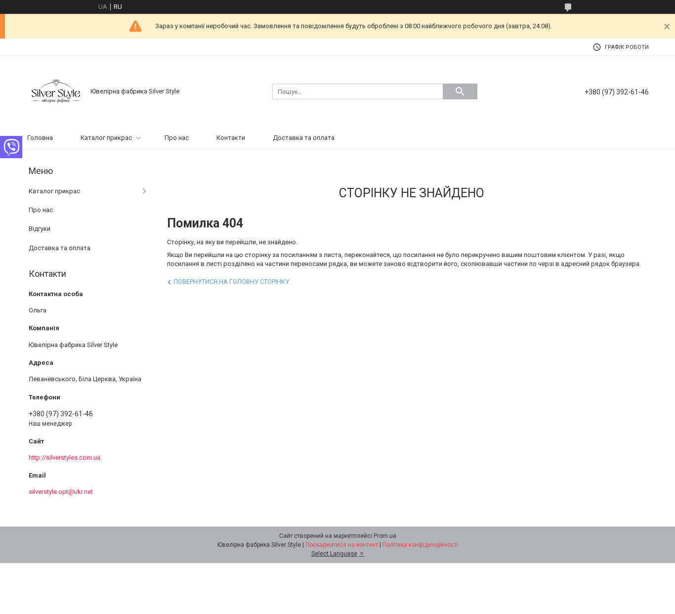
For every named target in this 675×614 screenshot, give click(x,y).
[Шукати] (460, 91)
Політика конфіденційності (420, 544)
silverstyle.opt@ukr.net (61, 491)
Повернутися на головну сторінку (231, 281)
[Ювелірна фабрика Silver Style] (55, 90)
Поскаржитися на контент (341, 544)
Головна (40, 137)
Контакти (230, 137)
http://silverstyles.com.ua (64, 457)
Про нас (177, 137)
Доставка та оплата (304, 137)
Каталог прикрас (106, 137)
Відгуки (39, 228)
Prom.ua (385, 535)
